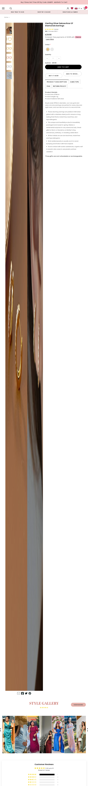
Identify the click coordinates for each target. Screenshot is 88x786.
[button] (49, 29)
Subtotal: (48, 63)
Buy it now (54, 76)
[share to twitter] (26, 693)
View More (78, 705)
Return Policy (59, 86)
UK (79, 8)
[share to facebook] (22, 693)
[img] (44, 708)
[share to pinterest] (30, 693)
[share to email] (18, 693)
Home (6, 17)
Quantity (48, 54)
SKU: (46, 31)
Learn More (50, 39)
